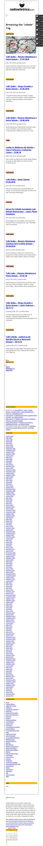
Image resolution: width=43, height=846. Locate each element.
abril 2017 (9, 630)
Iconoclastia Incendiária (13, 727)
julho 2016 (9, 646)
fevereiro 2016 (10, 655)
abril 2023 (9, 503)
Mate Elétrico (9, 745)
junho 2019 (9, 584)
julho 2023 (9, 498)
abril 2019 (9, 588)
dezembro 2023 (10, 489)
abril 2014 (9, 690)
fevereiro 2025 (10, 466)
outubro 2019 (10, 577)
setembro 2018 (10, 600)
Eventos (8, 718)
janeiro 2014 (9, 696)
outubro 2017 (10, 620)
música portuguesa (28, 823)
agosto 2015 (9, 666)
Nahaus (8, 752)
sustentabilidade (10, 826)
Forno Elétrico (10, 722)
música (21, 823)
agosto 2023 (9, 496)
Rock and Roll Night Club (13, 764)
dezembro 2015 (10, 659)
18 (8, 838)
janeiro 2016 (9, 657)
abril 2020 (9, 567)
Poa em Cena (10, 757)
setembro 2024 (10, 475)
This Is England (10, 775)
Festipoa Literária (11, 720)
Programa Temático (12, 762)
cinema (20, 819)
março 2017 (9, 632)
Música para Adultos (12, 750)
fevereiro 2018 (10, 613)
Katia (7, 732)
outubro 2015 (10, 662)
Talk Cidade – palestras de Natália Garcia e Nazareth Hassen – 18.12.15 (18, 339)
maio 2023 (9, 501)
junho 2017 (9, 627)
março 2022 (9, 526)
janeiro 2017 (9, 636)
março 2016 (9, 653)
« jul (7, 844)
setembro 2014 (10, 685)
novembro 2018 (10, 597)
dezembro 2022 (10, 510)
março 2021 (9, 547)
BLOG (7, 702)
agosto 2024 (9, 477)
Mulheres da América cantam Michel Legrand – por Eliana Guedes (21, 416)
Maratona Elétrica (11, 741)
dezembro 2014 (10, 680)
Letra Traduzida (10, 736)
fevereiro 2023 (10, 507)
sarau (22, 824)
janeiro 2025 (9, 468)
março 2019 (9, 590)
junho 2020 (9, 563)
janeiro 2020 (9, 572)
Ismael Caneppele (18, 821)
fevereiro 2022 (10, 528)
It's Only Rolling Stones (12, 731)
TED (7, 773)
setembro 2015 (10, 664)
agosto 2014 (9, 687)
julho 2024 (9, 478)
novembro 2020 (10, 554)
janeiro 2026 (9, 447)
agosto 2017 (9, 623)
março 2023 (9, 505)
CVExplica (8, 708)
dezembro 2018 (10, 595)
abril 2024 (9, 484)
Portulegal (9, 761)
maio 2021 (9, 544)
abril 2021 (9, 546)
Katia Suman (9, 415)
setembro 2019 (10, 579)
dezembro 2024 (10, 470)
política (12, 824)
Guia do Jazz (9, 723)
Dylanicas (8, 711)
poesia (7, 824)
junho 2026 (9, 440)
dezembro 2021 (10, 531)
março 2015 (9, 674)
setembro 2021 (10, 537)
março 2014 (9, 692)
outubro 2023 (10, 493)
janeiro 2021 (9, 551)
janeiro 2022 (9, 530)
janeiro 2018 (9, 614)
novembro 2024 (10, 471)
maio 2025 (9, 461)
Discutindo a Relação (12, 709)
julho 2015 (9, 667)
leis (26, 821)
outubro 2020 (10, 556)
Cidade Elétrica (10, 704)
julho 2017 (9, 625)
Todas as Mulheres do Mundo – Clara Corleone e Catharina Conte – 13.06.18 (20, 150)
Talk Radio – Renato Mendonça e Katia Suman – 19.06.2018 (21, 119)
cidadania (11, 819)
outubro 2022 (10, 514)
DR (28, 819)
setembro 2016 (10, 643)
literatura (30, 821)
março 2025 (9, 464)
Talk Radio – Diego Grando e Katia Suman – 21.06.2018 (19, 87)
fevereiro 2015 (10, 676)
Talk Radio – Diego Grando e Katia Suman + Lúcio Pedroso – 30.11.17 (20, 305)
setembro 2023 (10, 494)
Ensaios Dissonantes (12, 713)
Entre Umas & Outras (12, 715)
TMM (8, 140)
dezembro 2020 (10, 553)
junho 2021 (9, 542)
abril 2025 (9, 463)
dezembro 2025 (10, 448)
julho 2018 (9, 604)
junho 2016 (9, 648)
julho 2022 (9, 519)
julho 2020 (9, 561)
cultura (25, 819)
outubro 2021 (10, 535)
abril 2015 (9, 673)
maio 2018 (9, 607)
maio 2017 (9, 629)
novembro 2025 (10, 450)
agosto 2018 (9, 602)
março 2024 (9, 486)
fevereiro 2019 (10, 591)
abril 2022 (9, 524)
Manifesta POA (10, 739)
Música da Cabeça (11, 748)
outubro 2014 (10, 683)
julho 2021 (9, 540)
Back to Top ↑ (10, 362)
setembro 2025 (10, 454)
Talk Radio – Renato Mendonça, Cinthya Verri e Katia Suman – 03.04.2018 (20, 243)
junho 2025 (9, 459)
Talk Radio (10, 34)
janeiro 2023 (9, 509)
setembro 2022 (10, 516)
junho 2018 (9, 606)
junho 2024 (9, 480)
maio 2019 (9, 586)
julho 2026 (9, 438)
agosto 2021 (9, 539)
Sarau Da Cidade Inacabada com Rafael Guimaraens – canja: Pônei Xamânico (21, 211)
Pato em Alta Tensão (12, 754)
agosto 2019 (9, 581)
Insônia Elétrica (10, 729)
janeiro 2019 (9, 593)
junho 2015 (9, 669)
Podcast (9, 202)
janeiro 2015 (9, 678)
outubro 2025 (10, 452)
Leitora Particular (11, 734)
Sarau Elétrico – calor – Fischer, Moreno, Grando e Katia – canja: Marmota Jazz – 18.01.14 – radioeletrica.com (20, 412)
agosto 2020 (9, 560)
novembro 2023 (10, 491)
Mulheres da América (12, 746)
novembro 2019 (10, 576)
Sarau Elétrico (10, 766)
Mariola (8, 743)
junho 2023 (9, 500)
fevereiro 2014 (10, 694)
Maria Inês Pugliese (11, 422)
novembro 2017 (10, 618)
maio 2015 (9, 671)
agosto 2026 (9, 436)
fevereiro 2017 (10, 634)
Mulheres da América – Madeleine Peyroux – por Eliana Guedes (20, 420)
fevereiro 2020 (10, 570)
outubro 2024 (10, 473)
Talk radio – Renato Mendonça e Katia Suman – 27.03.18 (21, 274)
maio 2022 (9, 523)
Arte (7, 819)
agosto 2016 (9, 644)
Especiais (8, 716)
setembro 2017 (10, 622)
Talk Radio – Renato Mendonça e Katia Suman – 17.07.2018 (21, 57)
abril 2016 (9, 652)
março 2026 (9, 445)
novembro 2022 (10, 512)
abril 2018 (9, 609)
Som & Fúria (9, 769)
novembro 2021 (10, 533)
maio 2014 (9, 689)
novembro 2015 (10, 660)
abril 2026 (9, 443)
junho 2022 (9, 521)
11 (8, 836)
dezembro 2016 (10, 637)
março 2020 (9, 569)
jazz (24, 821)
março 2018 (9, 611)
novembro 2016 (10, 639)
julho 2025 (9, 457)
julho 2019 (9, 583)
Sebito (8, 768)
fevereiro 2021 (10, 549)
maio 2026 (9, 441)
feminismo (32, 819)
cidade (16, 819)
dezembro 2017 (10, 616)
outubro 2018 (10, 599)
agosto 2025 (9, 456)
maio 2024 (9, 482)
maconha (8, 823)
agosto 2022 (9, 517)
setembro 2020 (10, 558)
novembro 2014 (10, 682)
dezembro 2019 (10, 574)
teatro (17, 826)
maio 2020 (9, 565)
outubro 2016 (10, 641)
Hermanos (9, 725)
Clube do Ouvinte (11, 706)
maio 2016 (9, 650)
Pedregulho (9, 755)
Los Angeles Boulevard (12, 738)
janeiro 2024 (9, 487)
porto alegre (17, 824)
